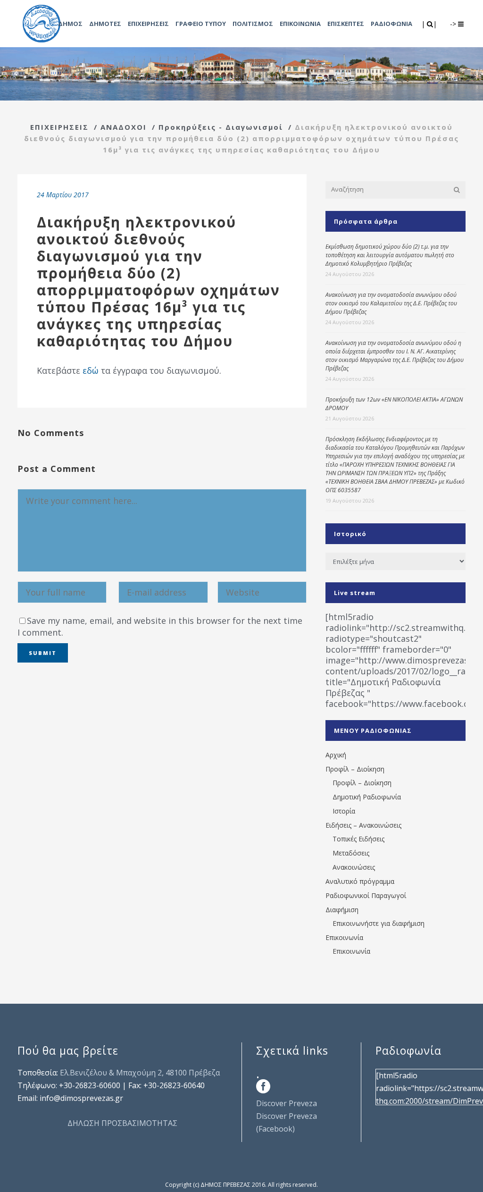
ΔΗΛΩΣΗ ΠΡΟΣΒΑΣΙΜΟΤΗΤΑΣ (122, 1123)
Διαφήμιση (341, 909)
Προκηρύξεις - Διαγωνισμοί (220, 127)
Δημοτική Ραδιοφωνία (367, 796)
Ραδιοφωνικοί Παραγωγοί (365, 895)
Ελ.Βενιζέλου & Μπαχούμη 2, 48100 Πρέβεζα (140, 1072)
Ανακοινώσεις (354, 867)
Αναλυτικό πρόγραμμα (359, 881)
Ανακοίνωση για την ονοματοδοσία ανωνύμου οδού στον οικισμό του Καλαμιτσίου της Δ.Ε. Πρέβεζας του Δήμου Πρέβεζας (391, 303)
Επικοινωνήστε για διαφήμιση (379, 923)
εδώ (91, 370)
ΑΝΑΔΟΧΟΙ (123, 127)
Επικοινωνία (344, 937)
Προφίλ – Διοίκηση (354, 768)
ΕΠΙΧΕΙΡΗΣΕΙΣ (59, 127)
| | (430, 23)
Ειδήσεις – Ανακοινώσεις (363, 825)
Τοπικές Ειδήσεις (358, 838)
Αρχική (335, 754)
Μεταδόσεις (351, 852)
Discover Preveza (286, 1103)
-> (454, 23)
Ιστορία (344, 810)
